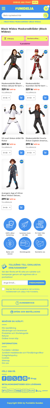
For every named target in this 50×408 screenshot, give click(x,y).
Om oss (5, 363)
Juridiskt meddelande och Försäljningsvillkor (22, 352)
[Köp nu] (21, 97)
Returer (5, 336)
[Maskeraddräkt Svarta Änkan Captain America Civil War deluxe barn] (37, 119)
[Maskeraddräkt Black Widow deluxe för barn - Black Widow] (13, 64)
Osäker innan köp (10, 338)
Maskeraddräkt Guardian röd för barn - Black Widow (36, 84)
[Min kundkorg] (46, 8)
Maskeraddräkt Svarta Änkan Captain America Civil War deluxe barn (36, 139)
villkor (23, 292)
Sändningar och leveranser (14, 330)
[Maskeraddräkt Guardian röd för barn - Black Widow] (37, 64)
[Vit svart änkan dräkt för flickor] (13, 119)
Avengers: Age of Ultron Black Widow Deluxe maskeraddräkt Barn (12, 194)
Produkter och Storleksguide (15, 333)
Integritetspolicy (9, 355)
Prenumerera (36, 282)
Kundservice (26, 303)
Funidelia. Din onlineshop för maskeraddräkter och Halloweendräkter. (24, 8)
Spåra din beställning (26, 312)
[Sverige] (4, 378)
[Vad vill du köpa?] (3, 8)
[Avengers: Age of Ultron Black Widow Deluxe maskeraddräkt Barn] (13, 174)
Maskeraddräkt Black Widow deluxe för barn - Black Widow (12, 84)
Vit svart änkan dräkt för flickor (13, 139)
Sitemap (6, 360)
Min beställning (9, 328)
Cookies (5, 358)
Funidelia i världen (10, 350)
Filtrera (10, 39)
